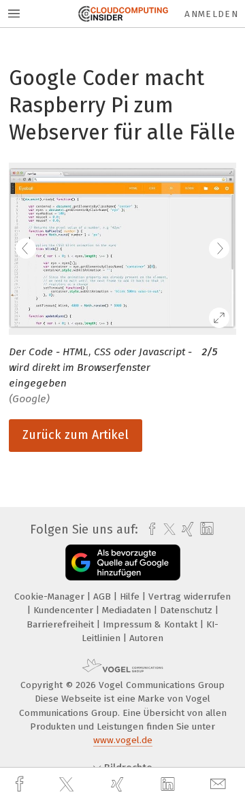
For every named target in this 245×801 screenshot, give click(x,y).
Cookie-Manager (50, 596)
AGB (103, 596)
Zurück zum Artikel (75, 434)
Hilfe (131, 596)
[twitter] (68, 784)
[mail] (219, 784)
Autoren (146, 638)
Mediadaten (128, 610)
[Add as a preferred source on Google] (122, 562)
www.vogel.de (122, 740)
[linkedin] (169, 785)
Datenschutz (187, 610)
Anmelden (211, 14)
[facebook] (21, 784)
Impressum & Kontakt (151, 624)
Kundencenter (64, 610)
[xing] (119, 784)
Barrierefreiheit (62, 624)
